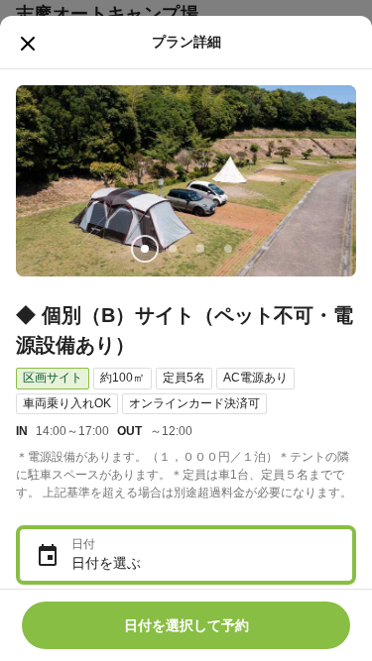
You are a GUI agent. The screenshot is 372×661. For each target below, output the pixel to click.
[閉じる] (28, 43)
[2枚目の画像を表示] (173, 249)
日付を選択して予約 (186, 625)
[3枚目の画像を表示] (200, 249)
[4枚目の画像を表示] (228, 249)
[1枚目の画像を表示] (145, 249)
